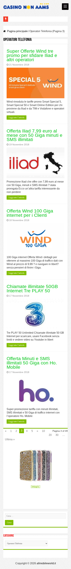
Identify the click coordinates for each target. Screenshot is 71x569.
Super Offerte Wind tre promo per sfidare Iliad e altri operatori (32, 55)
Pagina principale (17, 31)
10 (43, 431)
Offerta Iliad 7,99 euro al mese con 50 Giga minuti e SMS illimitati (34, 135)
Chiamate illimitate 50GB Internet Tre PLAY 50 (32, 288)
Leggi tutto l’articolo (16, 117)
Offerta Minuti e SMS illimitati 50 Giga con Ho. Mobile (32, 363)
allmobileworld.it (46, 563)
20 (50, 435)
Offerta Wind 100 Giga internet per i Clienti (30, 213)
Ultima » (10, 439)
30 (56, 435)
